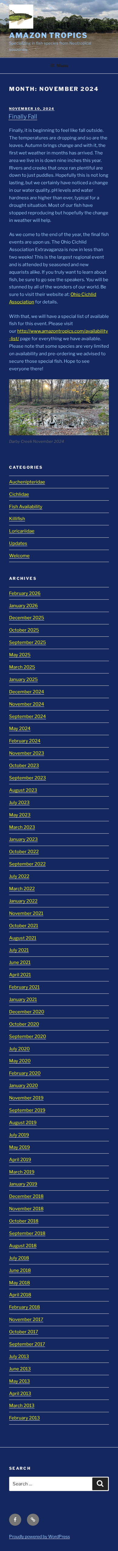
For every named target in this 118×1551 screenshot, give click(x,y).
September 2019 (27, 1110)
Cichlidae (19, 494)
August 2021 (22, 938)
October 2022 (24, 851)
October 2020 (24, 1024)
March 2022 (22, 888)
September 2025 (27, 642)
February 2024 (25, 741)
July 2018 (19, 1258)
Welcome (19, 555)
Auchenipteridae (27, 482)
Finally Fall (22, 116)
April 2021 (20, 975)
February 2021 (24, 987)
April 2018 (20, 1295)
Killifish (17, 518)
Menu (62, 65)
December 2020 (26, 1012)
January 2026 (23, 605)
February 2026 (25, 593)
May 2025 (20, 654)
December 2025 (26, 617)
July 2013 (19, 1356)
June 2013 (20, 1369)
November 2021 (26, 913)
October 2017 (23, 1332)
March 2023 (22, 827)
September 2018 (27, 1233)
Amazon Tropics (48, 35)
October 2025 (24, 630)
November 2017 (26, 1319)
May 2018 (19, 1282)
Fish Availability (25, 506)
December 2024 (26, 692)
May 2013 (19, 1381)
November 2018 (26, 1208)
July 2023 (19, 802)
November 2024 (26, 704)
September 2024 (27, 716)
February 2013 (24, 1418)
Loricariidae (21, 531)
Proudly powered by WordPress (39, 1536)
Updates (18, 543)
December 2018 (26, 1196)
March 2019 (21, 1172)
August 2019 (23, 1122)
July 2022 (19, 876)
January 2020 (23, 1085)
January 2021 (23, 999)
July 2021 (19, 950)
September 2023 (27, 778)
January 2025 (23, 679)
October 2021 (23, 925)
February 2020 (25, 1073)
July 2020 (19, 1049)
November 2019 (26, 1098)
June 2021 (20, 962)
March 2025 (22, 667)
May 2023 (20, 815)
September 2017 (27, 1344)
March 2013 (21, 1405)
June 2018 (20, 1270)
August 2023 (23, 790)
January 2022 (23, 901)
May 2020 (20, 1061)
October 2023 (24, 765)
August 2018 (23, 1245)
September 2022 (27, 864)
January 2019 (23, 1184)
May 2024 (20, 728)
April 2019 (20, 1159)
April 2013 (20, 1393)
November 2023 (26, 753)
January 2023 (23, 839)
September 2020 (27, 1036)
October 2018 (23, 1221)
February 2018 (24, 1307)
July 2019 (19, 1135)
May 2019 (19, 1147)
